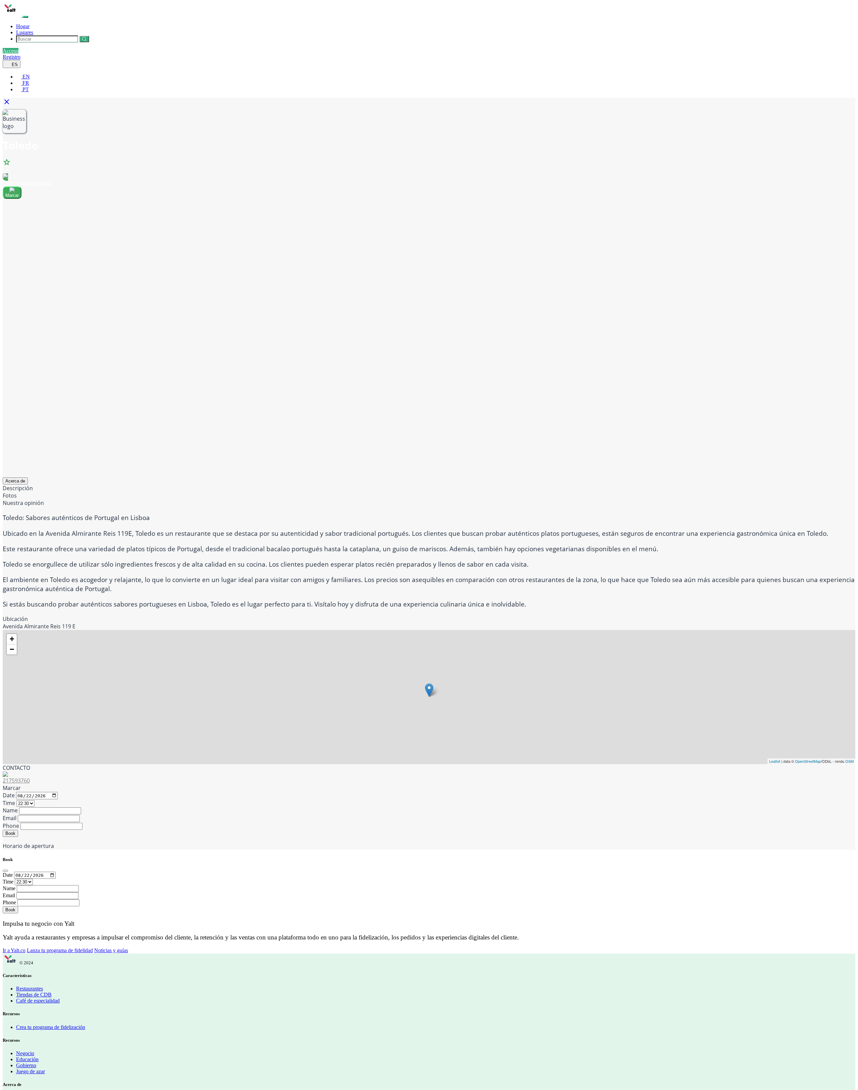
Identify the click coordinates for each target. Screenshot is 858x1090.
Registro (11, 57)
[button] (8, 104)
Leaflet (774, 761)
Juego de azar (30, 1071)
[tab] (15, 480)
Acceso (10, 51)
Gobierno (26, 1065)
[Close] (5, 871)
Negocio (25, 1053)
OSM (849, 761)
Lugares (24, 32)
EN (25, 76)
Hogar (22, 26)
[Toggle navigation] (25, 17)
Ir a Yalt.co (14, 950)
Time (9, 803)
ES (14, 64)
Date (9, 795)
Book (10, 833)
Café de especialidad (38, 1000)
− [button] (12, 649)
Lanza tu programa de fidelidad (60, 950)
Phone (11, 825)
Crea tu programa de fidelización (50, 1027)
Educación (27, 1059)
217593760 (16, 780)
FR (25, 83)
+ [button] (12, 639)
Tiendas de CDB (34, 994)
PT (25, 89)
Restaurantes (29, 988)
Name (10, 810)
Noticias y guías (111, 950)
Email (9, 818)
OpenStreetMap (808, 761)
